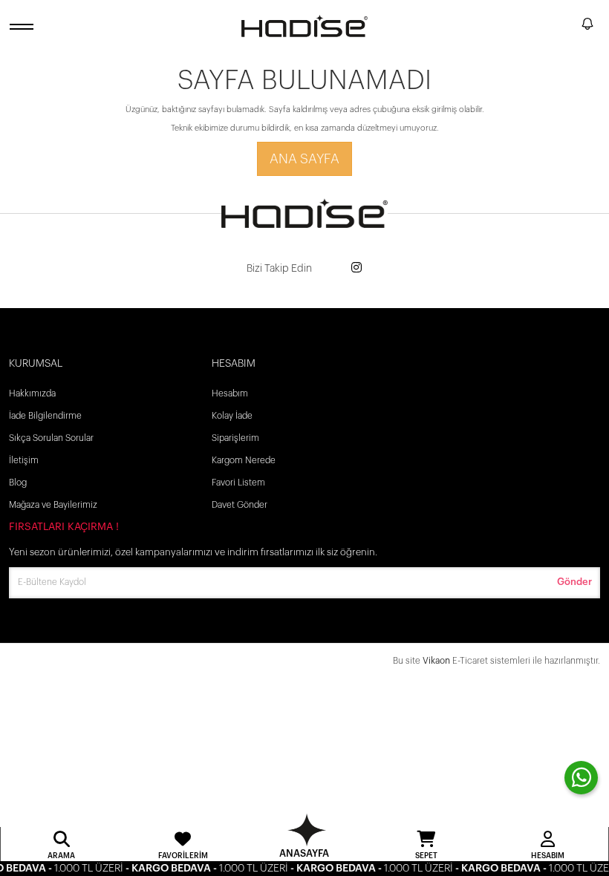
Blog (18, 482)
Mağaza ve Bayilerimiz (53, 504)
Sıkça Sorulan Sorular (51, 438)
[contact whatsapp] (581, 777)
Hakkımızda (32, 393)
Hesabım (230, 393)
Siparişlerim (235, 438)
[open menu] (24, 26)
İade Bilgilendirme (45, 415)
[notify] (587, 26)
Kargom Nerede (244, 460)
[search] (567, 26)
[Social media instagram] (356, 268)
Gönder (574, 581)
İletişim (24, 460)
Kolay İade (232, 415)
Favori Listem (238, 482)
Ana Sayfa (304, 159)
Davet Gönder (239, 504)
